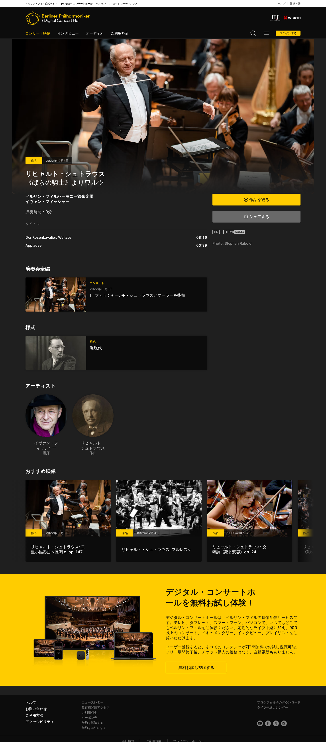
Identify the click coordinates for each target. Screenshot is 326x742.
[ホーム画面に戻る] (58, 18)
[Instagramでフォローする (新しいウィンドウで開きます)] (284, 723)
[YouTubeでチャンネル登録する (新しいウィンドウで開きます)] (260, 723)
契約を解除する (92, 723)
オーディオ (95, 33)
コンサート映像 (38, 33)
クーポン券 (89, 717)
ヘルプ (281, 3)
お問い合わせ (36, 709)
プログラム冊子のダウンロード (278, 702)
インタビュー (68, 33)
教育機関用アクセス (96, 707)
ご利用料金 (119, 33)
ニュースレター (92, 702)
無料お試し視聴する (196, 667)
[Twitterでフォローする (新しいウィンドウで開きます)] (276, 723)
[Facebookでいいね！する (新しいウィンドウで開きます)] (268, 723)
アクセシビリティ (40, 721)
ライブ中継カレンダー (272, 707)
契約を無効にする (94, 728)
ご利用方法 (34, 715)
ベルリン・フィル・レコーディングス (116, 3)
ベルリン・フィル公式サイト (41, 3)
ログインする (288, 33)
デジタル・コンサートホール (76, 3)
